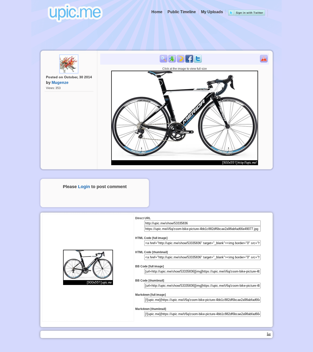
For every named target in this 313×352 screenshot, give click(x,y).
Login (84, 186)
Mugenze (60, 82)
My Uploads (212, 12)
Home (156, 12)
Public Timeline (182, 12)
